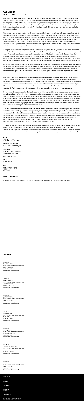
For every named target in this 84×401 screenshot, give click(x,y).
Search (5, 381)
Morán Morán (12, 2)
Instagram (80, 376)
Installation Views (10, 168)
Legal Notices (8, 394)
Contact (6, 390)
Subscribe (6, 385)
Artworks (6, 170)
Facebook (77, 376)
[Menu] (80, 3)
